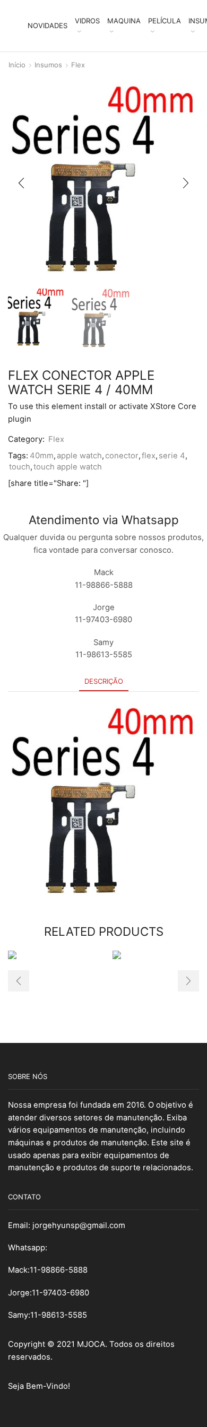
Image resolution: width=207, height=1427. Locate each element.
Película (164, 20)
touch (19, 467)
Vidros (87, 20)
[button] (21, 183)
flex (149, 455)
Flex (78, 64)
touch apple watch (67, 467)
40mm (42, 455)
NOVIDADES (47, 25)
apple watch (79, 455)
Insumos (48, 64)
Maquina (124, 20)
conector (122, 455)
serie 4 (172, 455)
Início (16, 64)
